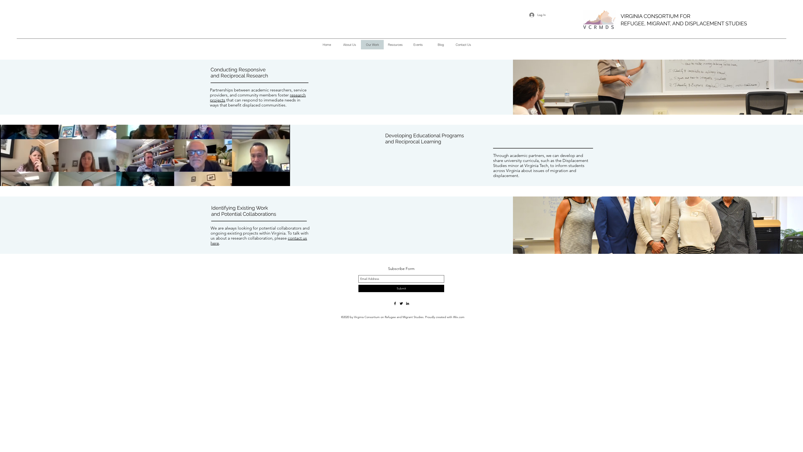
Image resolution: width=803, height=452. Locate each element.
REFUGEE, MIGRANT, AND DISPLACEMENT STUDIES (684, 23)
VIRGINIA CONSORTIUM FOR (655, 16)
